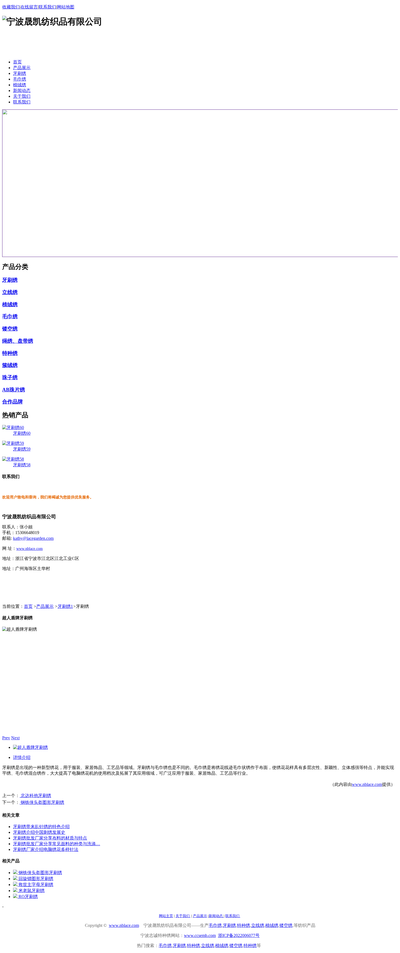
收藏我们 (11, 7)
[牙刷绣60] (13, 427)
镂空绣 (10, 329)
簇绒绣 (10, 365)
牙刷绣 (10, 280)
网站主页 (166, 916)
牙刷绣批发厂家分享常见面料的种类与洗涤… (56, 843)
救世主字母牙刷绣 (35, 884)
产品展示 (45, 606)
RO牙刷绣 (27, 896)
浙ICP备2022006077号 (239, 935)
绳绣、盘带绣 (17, 341)
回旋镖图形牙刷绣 (35, 878)
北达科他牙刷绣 (35, 795)
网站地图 (65, 7)
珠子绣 (10, 377)
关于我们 (183, 916)
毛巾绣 (10, 316)
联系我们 (47, 7)
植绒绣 (10, 304)
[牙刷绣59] (13, 443)
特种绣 (10, 353)
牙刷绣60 (21, 433)
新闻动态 (216, 916)
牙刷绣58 (21, 464)
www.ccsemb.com (200, 935)
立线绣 (10, 292)
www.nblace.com (29, 549)
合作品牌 (12, 402)
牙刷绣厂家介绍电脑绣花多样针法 (45, 849)
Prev (6, 738)
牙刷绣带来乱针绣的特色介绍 (41, 826)
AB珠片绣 (13, 390)
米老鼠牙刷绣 (31, 890)
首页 (28, 606)
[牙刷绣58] (13, 459)
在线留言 (29, 7)
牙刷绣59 (21, 449)
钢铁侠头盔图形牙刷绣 (42, 802)
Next (15, 738)
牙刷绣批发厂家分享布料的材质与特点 (50, 838)
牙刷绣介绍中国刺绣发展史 (39, 832)
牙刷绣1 (65, 606)
